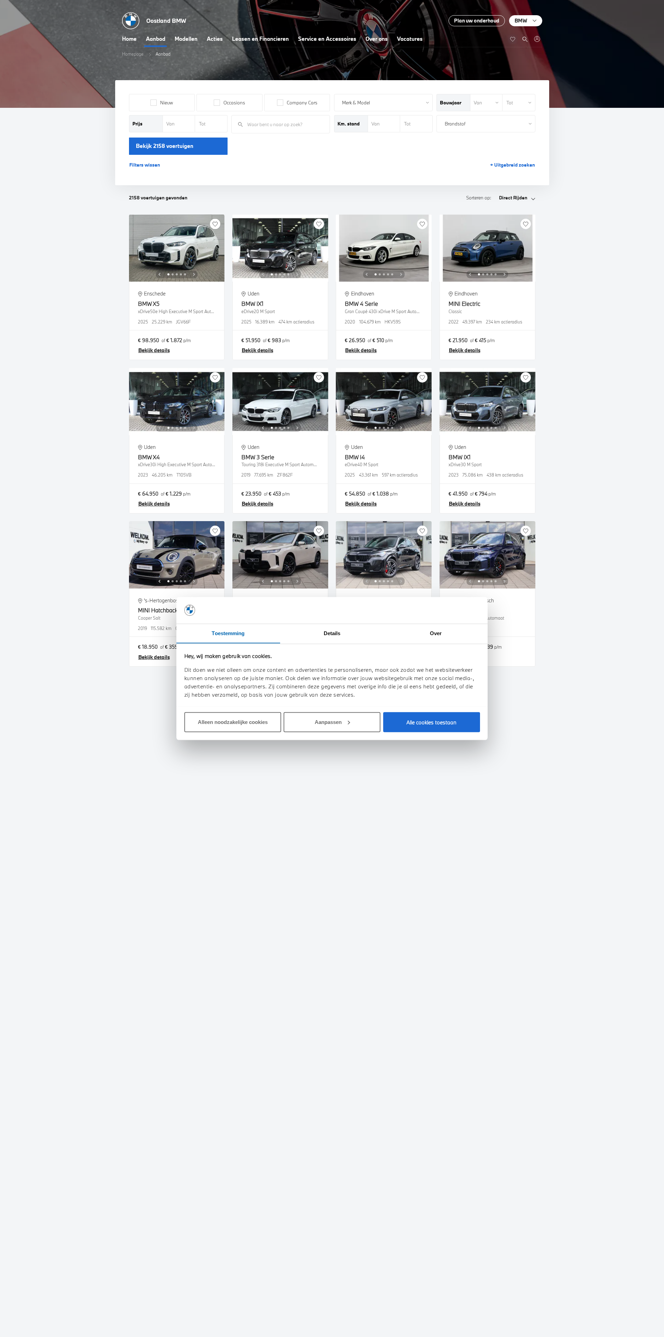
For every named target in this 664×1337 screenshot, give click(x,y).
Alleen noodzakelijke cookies (233, 722)
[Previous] (159, 274)
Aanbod (155, 38)
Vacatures (410, 38)
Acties (215, 38)
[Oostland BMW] (537, 39)
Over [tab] (436, 633)
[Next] (194, 274)
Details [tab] (332, 633)
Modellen (186, 38)
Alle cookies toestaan (431, 721)
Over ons (377, 38)
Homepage (133, 54)
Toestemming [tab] (228, 633)
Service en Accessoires (327, 38)
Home (129, 38)
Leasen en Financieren (260, 38)
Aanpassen (328, 722)
